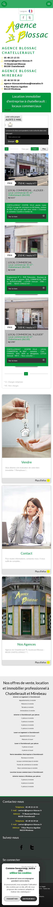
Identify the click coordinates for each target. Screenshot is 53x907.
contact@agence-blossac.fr (18, 60)
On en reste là (27, 866)
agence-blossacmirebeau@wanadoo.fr (23, 83)
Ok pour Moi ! (29, 899)
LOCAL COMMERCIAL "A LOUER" (25, 334)
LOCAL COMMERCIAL (20, 262)
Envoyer (11, 141)
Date (35, 149)
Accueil (8, 110)
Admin (40, 888)
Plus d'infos (42, 480)
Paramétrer (12, 899)
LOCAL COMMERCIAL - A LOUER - (26, 190)
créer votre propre (13, 118)
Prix (44, 149)
